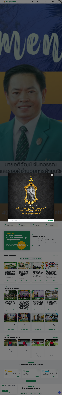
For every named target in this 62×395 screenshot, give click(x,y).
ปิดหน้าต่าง (50, 220)
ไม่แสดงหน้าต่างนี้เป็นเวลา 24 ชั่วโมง (15, 220)
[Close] (52, 175)
